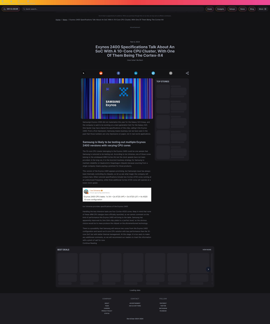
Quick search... (31, 9)
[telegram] (153, 73)
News (242, 9)
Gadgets (220, 9)
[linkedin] (136, 73)
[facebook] (118, 73)
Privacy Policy (107, 311)
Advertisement (135, 303)
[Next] (208, 269)
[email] (170, 73)
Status (106, 313)
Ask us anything (135, 306)
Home (58, 20)
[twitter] (83, 73)
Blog (252, 9)
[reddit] (101, 73)
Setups (232, 9)
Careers (107, 308)
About (107, 303)
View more (207, 250)
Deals (209, 9)
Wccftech (139, 60)
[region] (135, 269)
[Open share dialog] (187, 73)
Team (107, 306)
